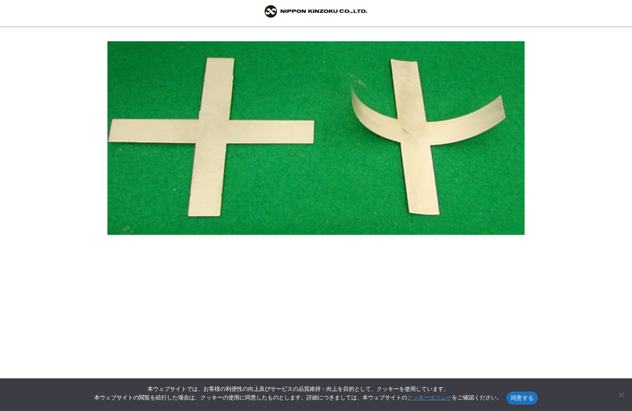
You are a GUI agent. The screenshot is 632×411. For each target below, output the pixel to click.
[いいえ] (621, 394)
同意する (522, 397)
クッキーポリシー (429, 397)
